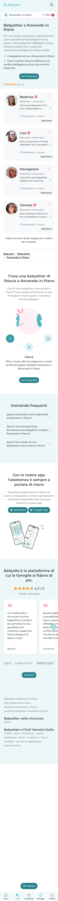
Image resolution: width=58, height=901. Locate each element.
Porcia (7, 722)
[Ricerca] (6, 15)
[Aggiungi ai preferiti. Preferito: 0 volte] (49, 97)
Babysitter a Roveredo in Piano (20, 698)
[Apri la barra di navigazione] (51, 4)
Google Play (40, 510)
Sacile (22, 737)
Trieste (7, 733)
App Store (19, 510)
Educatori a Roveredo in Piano (20, 707)
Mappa (31, 885)
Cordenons (33, 737)
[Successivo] (53, 627)
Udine (16, 733)
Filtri (49, 15)
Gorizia (39, 733)
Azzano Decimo (12, 745)
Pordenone (28, 733)
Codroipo (9, 741)
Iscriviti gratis (29, 76)
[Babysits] (12, 4)
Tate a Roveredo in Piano (17, 702)
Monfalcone (10, 737)
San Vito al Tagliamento (28, 741)
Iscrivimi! (29, 675)
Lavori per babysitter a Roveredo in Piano (26, 711)
